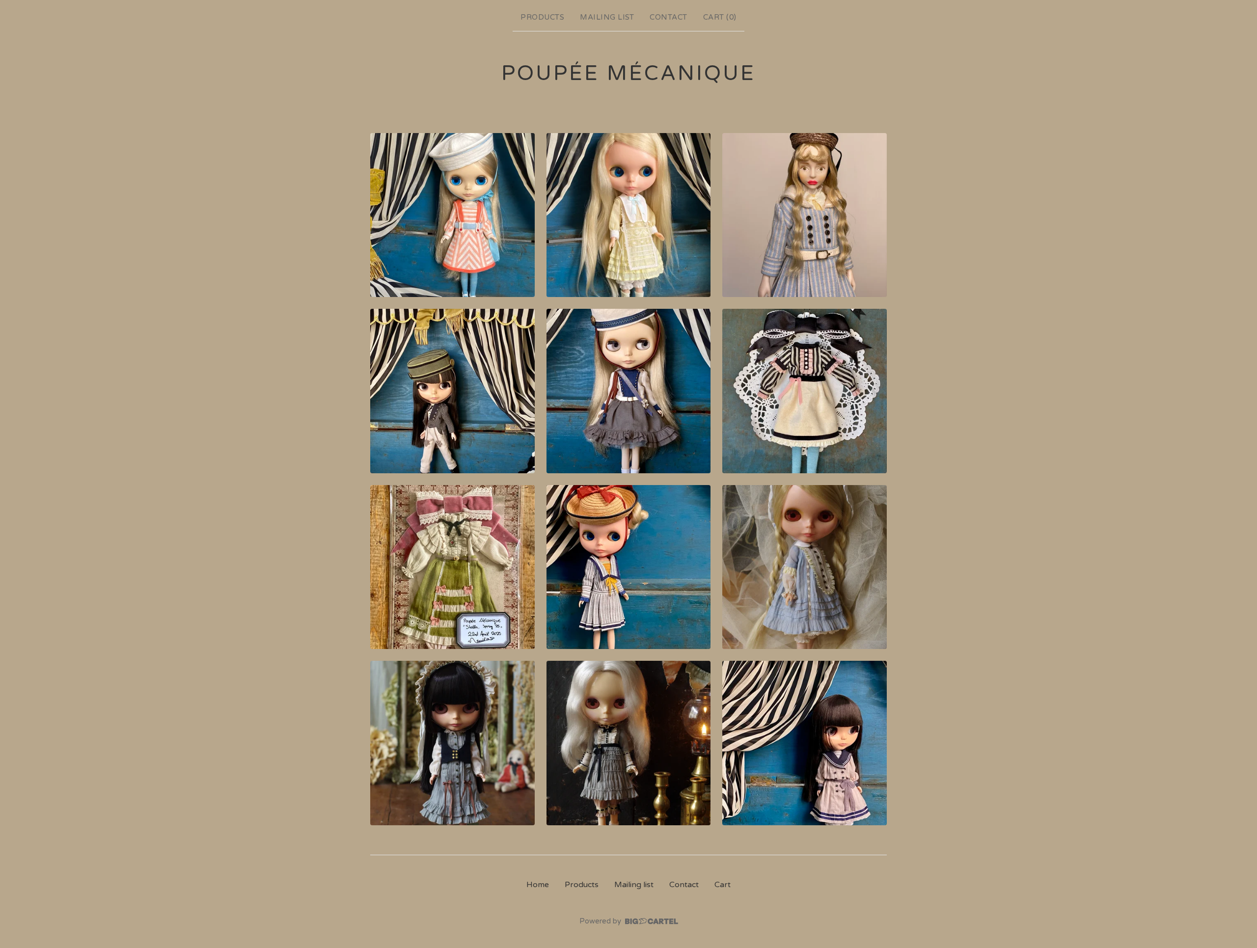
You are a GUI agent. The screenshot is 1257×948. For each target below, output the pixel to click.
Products (542, 17)
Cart (722, 885)
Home (537, 885)
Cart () (720, 17)
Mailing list (607, 17)
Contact (668, 17)
